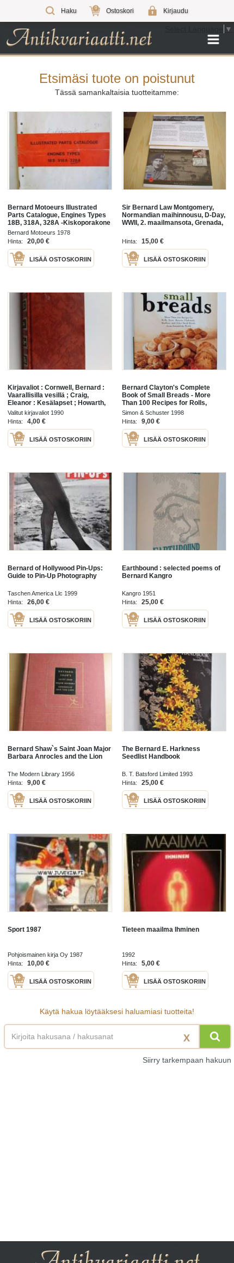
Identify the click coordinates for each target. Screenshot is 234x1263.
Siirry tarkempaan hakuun (187, 1060)
